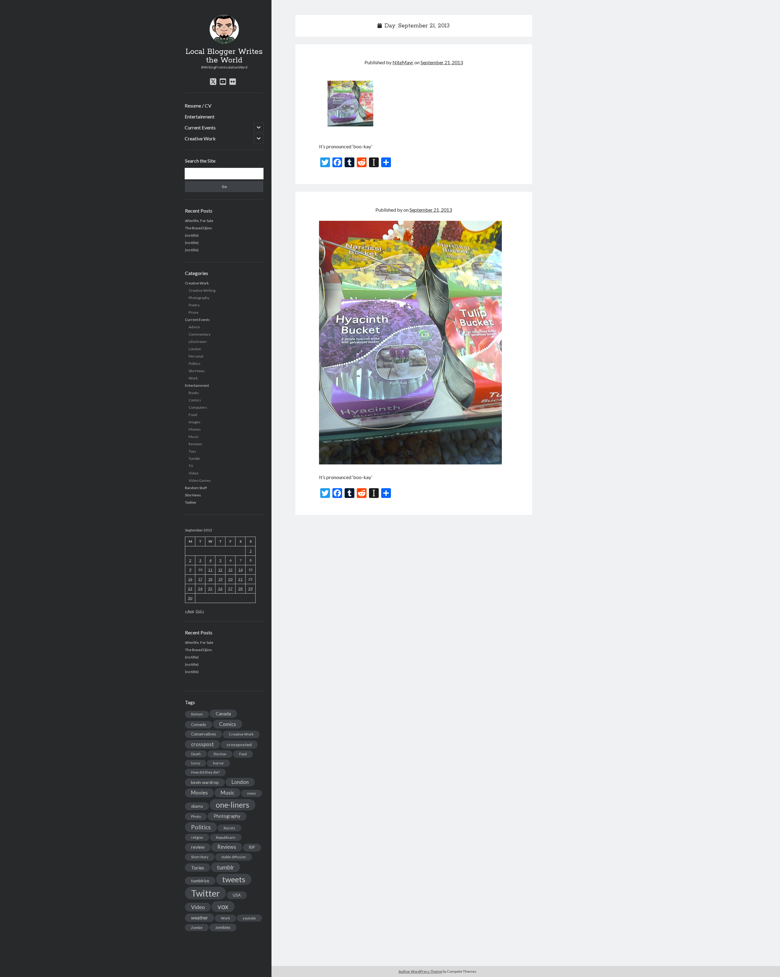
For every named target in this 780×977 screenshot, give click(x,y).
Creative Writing (202, 290)
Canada (223, 713)
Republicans (226, 837)
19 (220, 579)
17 (200, 579)
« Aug (189, 611)
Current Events (200, 127)
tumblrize (200, 880)
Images (194, 422)
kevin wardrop (205, 782)
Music (194, 436)
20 (230, 579)
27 (230, 588)
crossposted (239, 744)
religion (197, 837)
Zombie (197, 927)
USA (237, 895)
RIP (252, 847)
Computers (198, 407)
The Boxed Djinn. (199, 228)
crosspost (202, 744)
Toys (192, 451)
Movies (195, 429)
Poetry (194, 305)
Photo (196, 816)
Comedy (198, 724)
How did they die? (205, 772)
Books (194, 392)
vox (223, 906)
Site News (197, 371)
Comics (195, 400)
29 (250, 588)
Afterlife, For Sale (199, 220)
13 (230, 569)
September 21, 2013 (441, 62)
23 (190, 588)
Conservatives (203, 734)
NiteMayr (402, 62)
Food (193, 414)
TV (191, 466)
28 (240, 588)
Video (193, 473)
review (197, 847)
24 (200, 588)
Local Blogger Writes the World (224, 56)
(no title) (192, 235)
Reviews (195, 444)
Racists (229, 828)
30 (190, 598)
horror (218, 763)
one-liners (232, 804)
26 (220, 588)
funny (195, 763)
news (251, 793)
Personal (196, 356)
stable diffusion (233, 857)
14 (240, 569)
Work (193, 378)
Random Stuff (196, 487)
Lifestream (198, 341)
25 (210, 588)
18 (210, 579)
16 (190, 579)
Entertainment (199, 116)
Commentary (200, 334)
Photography (199, 297)
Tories (197, 867)
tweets (233, 879)
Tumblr (194, 458)
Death (196, 754)
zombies (222, 927)
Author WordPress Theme (420, 971)
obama (197, 806)
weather (199, 917)
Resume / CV (198, 105)
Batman (197, 714)
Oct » (200, 611)
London (195, 349)
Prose (193, 312)
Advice (194, 327)
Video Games (200, 480)
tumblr (225, 867)
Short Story (199, 857)
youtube (249, 918)
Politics (194, 363)
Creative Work (200, 138)
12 (220, 569)
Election (220, 754)
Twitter (191, 502)
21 (240, 579)
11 (210, 569)
